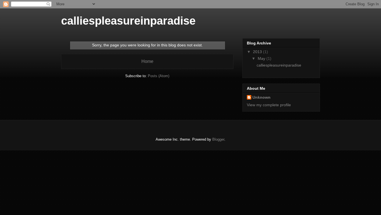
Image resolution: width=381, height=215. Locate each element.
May (262, 58)
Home (147, 61)
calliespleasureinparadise (128, 21)
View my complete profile (269, 105)
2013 (258, 51)
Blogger (218, 139)
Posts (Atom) (158, 76)
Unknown (261, 97)
